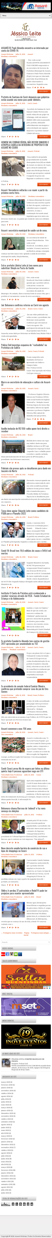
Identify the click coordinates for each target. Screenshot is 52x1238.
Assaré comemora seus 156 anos (16, 728)
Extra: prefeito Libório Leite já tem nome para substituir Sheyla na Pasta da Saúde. (22, 266)
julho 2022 (5, 1156)
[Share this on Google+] (38, 87)
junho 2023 (5, 1127)
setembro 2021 (6, 1184)
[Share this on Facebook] (33, 87)
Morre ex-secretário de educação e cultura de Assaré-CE (26, 383)
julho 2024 (5, 1099)
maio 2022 (5, 1161)
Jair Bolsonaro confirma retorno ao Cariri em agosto (25, 305)
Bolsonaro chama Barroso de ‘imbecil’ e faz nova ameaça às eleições (23, 809)
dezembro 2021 (7, 1176)
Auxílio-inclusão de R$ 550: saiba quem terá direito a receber (25, 430)
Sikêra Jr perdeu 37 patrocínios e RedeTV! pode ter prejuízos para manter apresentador (24, 892)
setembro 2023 (7, 1122)
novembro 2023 (7, 1116)
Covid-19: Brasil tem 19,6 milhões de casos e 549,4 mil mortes (26, 552)
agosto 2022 (5, 1153)
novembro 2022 (7, 1147)
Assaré (30, 54)
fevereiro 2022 (6, 1170)
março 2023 (5, 1136)
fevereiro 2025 (6, 1085)
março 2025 (5, 1082)
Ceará (35, 103)
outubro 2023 (6, 1119)
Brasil (30, 309)
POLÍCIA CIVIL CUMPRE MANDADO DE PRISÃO (27, 1060)
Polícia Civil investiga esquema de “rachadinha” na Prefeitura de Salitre (24, 346)
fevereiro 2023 (6, 1139)
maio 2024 (5, 1105)
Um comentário (7, 734)
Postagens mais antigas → (41, 933)
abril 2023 (5, 1133)
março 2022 (5, 1167)
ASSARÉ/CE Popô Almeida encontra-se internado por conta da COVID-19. (25, 49)
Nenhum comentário (9, 56)
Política (36, 517)
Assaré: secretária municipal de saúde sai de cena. (24, 230)
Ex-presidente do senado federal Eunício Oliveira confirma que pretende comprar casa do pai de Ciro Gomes (24, 689)
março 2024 (5, 1107)
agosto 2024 (5, 1096)
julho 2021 (4, 1190)
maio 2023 (5, 1130)
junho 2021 (5, 1193)
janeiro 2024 (6, 1110)
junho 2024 (5, 1102)
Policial (36, 151)
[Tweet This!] (35, 87)
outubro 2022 (6, 1150)
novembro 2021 (7, 1178)
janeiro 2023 (5, 1142)
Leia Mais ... (44, 91)
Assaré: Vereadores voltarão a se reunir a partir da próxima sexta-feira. (24, 191)
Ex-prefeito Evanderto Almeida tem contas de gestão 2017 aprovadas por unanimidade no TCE (25, 642)
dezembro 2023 (7, 1113)
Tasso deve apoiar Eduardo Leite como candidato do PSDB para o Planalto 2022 (24, 512)
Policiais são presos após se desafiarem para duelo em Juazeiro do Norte (26, 469)
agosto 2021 (5, 1187)
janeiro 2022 (5, 1173)
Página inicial (26, 934)
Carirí (30, 103)
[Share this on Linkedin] (43, 87)
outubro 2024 (6, 1093)
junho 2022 (5, 1159)
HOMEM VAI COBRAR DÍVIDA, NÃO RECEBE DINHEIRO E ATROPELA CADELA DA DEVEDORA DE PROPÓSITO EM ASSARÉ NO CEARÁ (25, 145)
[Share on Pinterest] (41, 87)
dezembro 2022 (7, 1144)
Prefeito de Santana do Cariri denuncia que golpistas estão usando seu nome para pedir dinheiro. (25, 98)
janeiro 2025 (5, 1087)
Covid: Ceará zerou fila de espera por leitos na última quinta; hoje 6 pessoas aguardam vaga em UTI (25, 769)
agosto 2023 (5, 1124)
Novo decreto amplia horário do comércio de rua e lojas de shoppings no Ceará (24, 849)
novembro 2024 (7, 1090)
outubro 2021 (6, 1181)
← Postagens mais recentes (11, 933)
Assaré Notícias (21, 1236)
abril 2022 (5, 1164)
